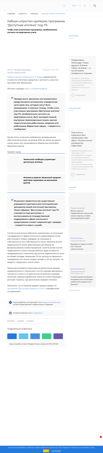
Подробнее (80, 95)
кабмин (21, 321)
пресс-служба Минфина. (36, 89)
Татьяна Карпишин (22, 70)
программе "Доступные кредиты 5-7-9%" (25, 288)
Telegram (45, 302)
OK (46, 451)
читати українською (16, 72)
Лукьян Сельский (77, 208)
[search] (64, 5)
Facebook (55, 302)
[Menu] (94, 5)
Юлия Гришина (77, 238)
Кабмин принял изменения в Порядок (25, 77)
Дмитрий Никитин (78, 269)
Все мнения (74, 290)
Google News (37, 313)
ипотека (11, 321)
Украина (30, 321)
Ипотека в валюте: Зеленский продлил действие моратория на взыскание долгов (42, 180)
